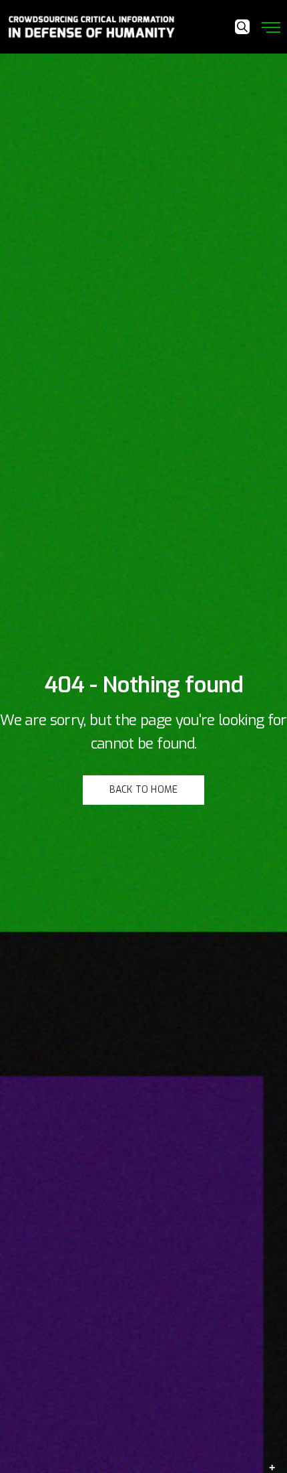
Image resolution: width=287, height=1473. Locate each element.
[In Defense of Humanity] (91, 26)
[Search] (242, 26)
